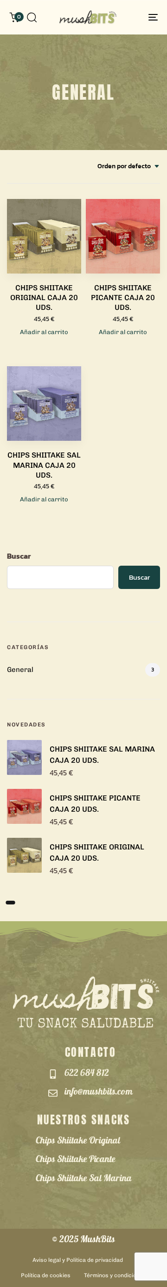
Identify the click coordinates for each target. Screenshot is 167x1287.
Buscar (19, 555)
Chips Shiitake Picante (76, 1160)
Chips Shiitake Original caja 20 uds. (44, 297)
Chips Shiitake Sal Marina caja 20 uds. (44, 465)
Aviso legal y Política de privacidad (77, 1260)
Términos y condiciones (115, 1275)
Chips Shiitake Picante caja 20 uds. (123, 297)
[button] (31, 17)
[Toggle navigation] (133, 17)
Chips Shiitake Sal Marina (84, 1179)
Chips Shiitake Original (78, 1142)
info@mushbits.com (98, 1093)
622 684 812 (86, 1074)
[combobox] (128, 166)
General (20, 669)
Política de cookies (46, 1275)
